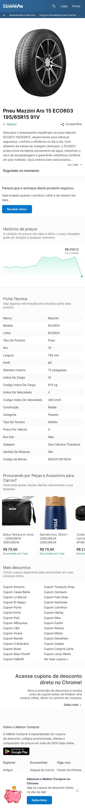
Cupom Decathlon (56, 638)
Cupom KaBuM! (13, 659)
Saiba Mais (39, 800)
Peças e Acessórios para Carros (57, 15)
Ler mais (73, 164)
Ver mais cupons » (56, 659)
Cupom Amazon (14, 587)
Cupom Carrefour (55, 607)
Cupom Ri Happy (14, 602)
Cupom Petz (11, 618)
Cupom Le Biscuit (15, 597)
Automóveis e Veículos (22, 15)
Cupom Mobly (53, 633)
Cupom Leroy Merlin (57, 654)
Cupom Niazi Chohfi (16, 654)
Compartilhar (74, 124)
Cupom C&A (11, 628)
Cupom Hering (53, 612)
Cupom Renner (13, 638)
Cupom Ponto (12, 607)
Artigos (8, 770)
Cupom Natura (54, 628)
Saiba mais (71, 704)
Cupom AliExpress (15, 623)
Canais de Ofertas (69, 770)
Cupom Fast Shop (56, 597)
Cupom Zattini (53, 623)
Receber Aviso (17, 209)
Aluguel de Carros (42, 770)
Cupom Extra (12, 612)
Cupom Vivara (12, 633)
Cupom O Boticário (15, 643)
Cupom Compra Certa (58, 649)
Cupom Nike (52, 618)
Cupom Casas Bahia (16, 592)
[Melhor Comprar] (26, 6)
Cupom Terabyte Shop (59, 587)
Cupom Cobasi (54, 643)
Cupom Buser (12, 649)
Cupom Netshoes (55, 602)
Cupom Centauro (55, 592)
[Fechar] (78, 790)
